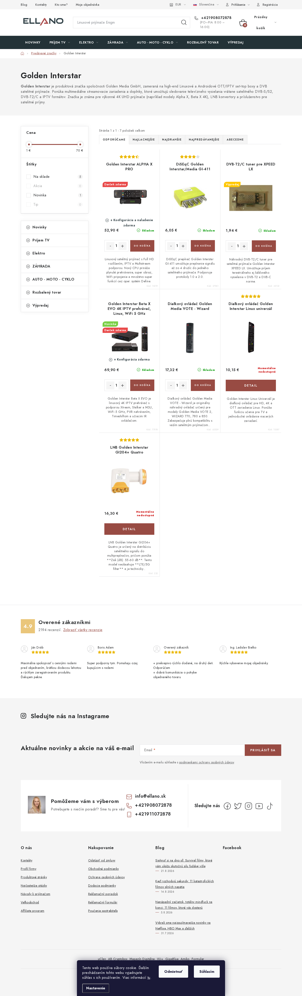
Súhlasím (206, 971)
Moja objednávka (87, 4)
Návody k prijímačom (35, 894)
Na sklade (57, 176)
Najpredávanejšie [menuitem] (204, 140)
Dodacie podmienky (102, 885)
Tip (57, 204)
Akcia (57, 185)
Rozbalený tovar (46, 292)
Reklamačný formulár (103, 902)
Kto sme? (61, 4)
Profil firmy (28, 869)
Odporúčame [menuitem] (114, 140)
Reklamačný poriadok (103, 894)
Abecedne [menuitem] (235, 140)
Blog (24, 4)
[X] (237, 806)
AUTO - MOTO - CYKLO (53, 279)
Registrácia (270, 4)
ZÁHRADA (41, 266)
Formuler (198, 959)
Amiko (185, 959)
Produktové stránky (34, 877)
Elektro (38, 253)
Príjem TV (41, 240)
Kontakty (41, 4)
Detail (251, 385)
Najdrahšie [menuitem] (172, 140)
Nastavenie (95, 988)
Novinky (39, 227)
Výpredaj (40, 305)
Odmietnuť (173, 971)
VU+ (160, 959)
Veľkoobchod (30, 902)
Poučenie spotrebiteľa (103, 911)
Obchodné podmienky (103, 869)
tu (148, 977)
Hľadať (184, 22)
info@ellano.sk (150, 796)
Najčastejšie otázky (34, 885)
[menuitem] (33, 42)
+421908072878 (215, 18)
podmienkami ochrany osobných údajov (206, 762)
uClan (102, 959)
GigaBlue (171, 959)
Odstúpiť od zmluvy (101, 860)
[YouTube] (259, 806)
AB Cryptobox (117, 959)
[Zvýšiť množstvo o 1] (122, 246)
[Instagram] (248, 806)
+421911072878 (153, 814)
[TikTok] (269, 806)
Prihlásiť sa (263, 750)
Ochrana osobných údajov (106, 877)
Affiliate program (32, 911)
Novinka (57, 195)
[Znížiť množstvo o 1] (110, 246)
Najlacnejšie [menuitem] (144, 140)
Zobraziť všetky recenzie (83, 629)
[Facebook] (227, 806)
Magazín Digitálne (142, 959)
